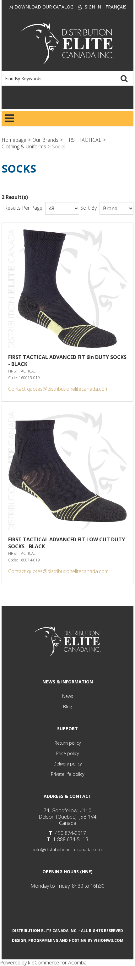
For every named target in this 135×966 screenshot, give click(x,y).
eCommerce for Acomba (59, 962)
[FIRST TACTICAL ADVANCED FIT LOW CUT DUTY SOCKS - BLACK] (67, 470)
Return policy (68, 743)
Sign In (93, 7)
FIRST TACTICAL (82, 139)
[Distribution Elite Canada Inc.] (67, 43)
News (67, 696)
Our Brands (45, 139)
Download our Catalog (43, 7)
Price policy (67, 753)
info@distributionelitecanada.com (67, 850)
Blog (67, 706)
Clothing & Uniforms (24, 146)
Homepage (14, 139)
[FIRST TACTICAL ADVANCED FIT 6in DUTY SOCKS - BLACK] (67, 288)
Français (116, 7)
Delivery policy (67, 764)
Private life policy (67, 774)
